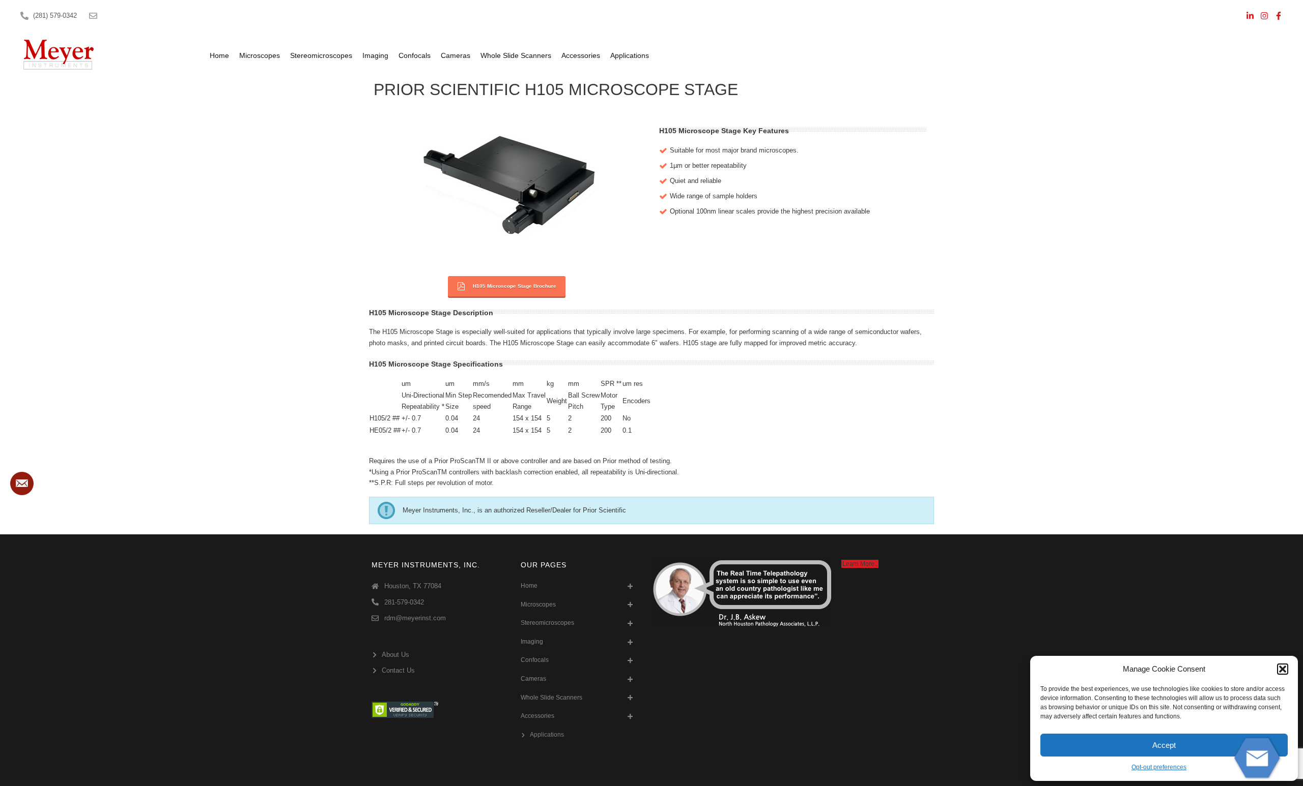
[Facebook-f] (1278, 16)
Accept (1164, 745)
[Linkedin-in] (1250, 16)
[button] (1283, 669)
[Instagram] (1264, 16)
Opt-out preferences (1158, 767)
